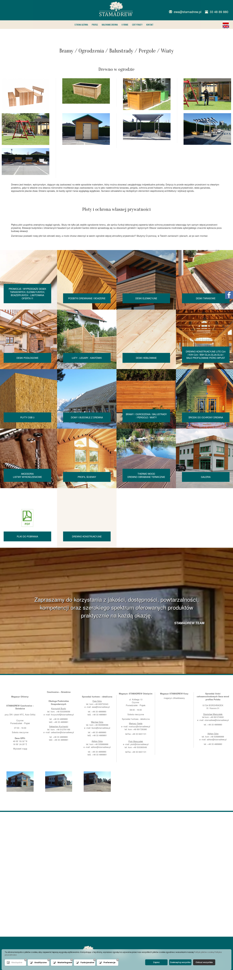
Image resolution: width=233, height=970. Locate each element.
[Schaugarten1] (147, 94)
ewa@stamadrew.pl (101, 706)
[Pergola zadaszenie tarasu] (207, 129)
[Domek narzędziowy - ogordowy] (86, 129)
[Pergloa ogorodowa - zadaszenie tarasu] (147, 126)
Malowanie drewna (110, 24)
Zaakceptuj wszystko (180, 962)
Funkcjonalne (87, 962)
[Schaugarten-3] (25, 129)
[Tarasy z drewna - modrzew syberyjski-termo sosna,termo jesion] (25, 161)
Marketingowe (64, 962)
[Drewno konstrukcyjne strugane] (20, 781)
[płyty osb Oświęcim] (97, 781)
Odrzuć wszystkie (204, 962)
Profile (95, 24)
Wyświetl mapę (20, 748)
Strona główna (81, 24)
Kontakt (149, 24)
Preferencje (109, 962)
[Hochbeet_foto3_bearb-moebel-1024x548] (86, 91)
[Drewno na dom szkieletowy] (58, 781)
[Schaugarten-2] (207, 94)
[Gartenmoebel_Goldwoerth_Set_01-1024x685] (25, 94)
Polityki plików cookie (204, 952)
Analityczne (40, 962)
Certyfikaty (137, 24)
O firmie (125, 24)
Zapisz (156, 962)
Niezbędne (16, 962)
